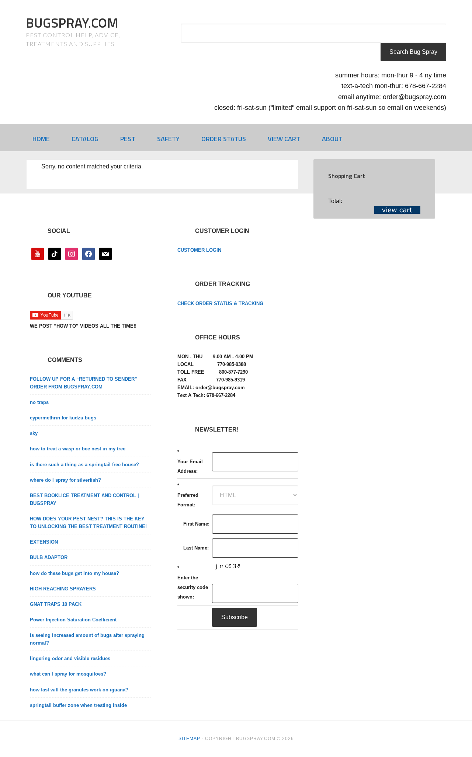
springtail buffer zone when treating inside (78, 705)
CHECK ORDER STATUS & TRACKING (220, 303)
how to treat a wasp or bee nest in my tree (77, 448)
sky (34, 433)
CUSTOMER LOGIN (199, 250)
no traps (39, 402)
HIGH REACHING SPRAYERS (63, 589)
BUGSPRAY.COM (72, 23)
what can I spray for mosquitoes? (68, 674)
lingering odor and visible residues (70, 658)
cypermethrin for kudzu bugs (63, 418)
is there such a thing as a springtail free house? (84, 464)
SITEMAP (189, 738)
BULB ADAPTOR (48, 557)
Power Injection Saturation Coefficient (73, 619)
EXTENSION (44, 542)
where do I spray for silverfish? (65, 480)
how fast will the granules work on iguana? (79, 690)
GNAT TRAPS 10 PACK (55, 604)
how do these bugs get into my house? (74, 573)
